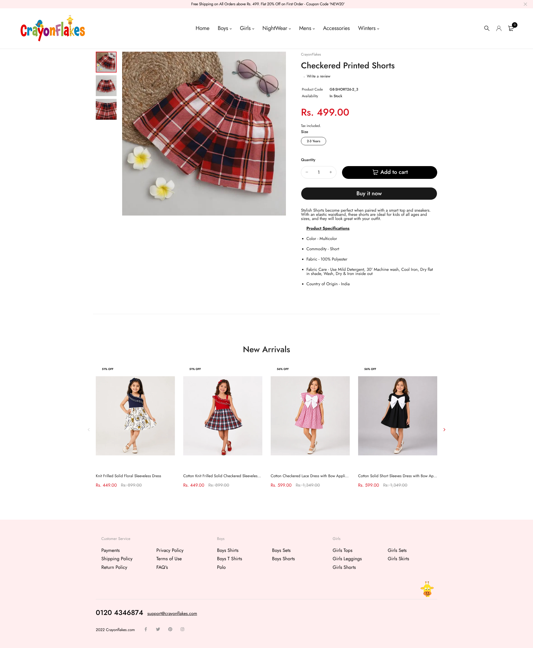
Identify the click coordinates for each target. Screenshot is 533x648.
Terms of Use (169, 559)
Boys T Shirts (229, 559)
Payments (110, 550)
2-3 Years (313, 141)
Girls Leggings (347, 559)
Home (203, 28)
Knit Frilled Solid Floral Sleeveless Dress (128, 476)
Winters (367, 28)
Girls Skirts (398, 559)
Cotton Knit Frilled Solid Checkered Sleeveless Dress (226, 476)
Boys (223, 28)
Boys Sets (281, 550)
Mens (305, 28)
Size (304, 132)
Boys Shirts (227, 550)
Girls (245, 28)
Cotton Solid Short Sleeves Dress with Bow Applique (401, 476)
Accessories (336, 28)
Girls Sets (397, 550)
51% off (108, 369)
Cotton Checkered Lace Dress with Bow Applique (311, 476)
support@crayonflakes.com (172, 613)
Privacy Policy (169, 550)
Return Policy (114, 567)
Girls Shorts (344, 567)
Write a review (318, 76)
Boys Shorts (283, 559)
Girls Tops (342, 550)
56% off (283, 369)
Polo (221, 567)
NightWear (274, 28)
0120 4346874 (119, 612)
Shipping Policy (116, 559)
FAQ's (162, 567)
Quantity (308, 160)
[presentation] (89, 429)
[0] (511, 28)
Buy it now (369, 193)
